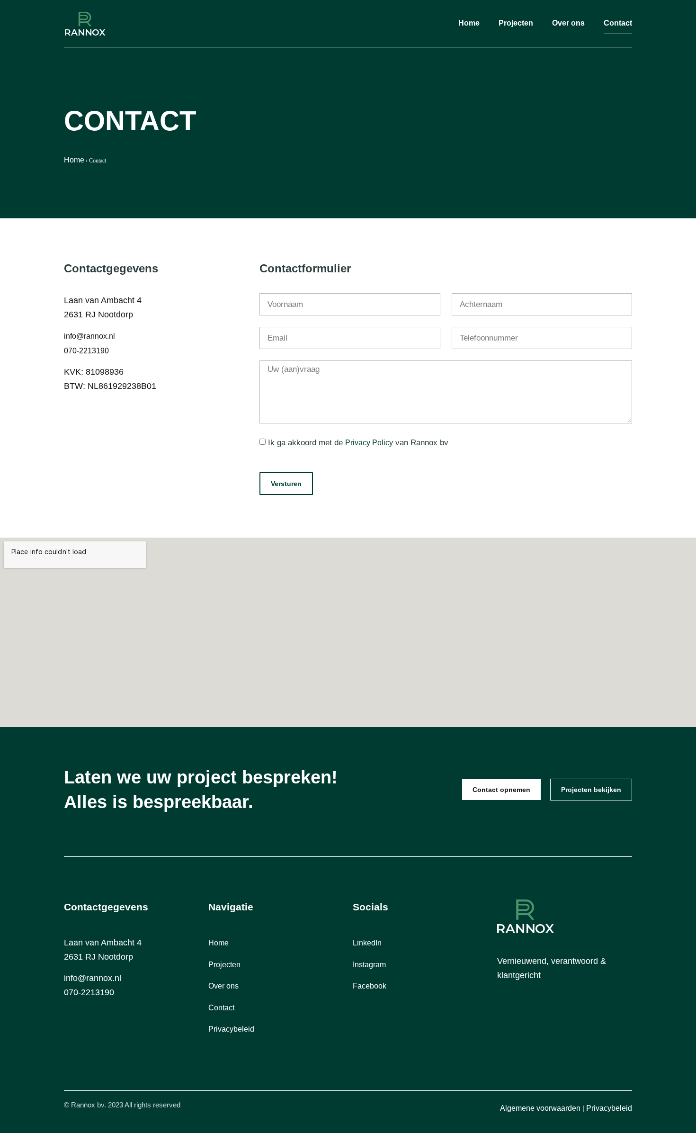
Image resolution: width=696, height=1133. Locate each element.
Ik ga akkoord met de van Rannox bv (358, 442)
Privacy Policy (369, 443)
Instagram (369, 965)
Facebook (369, 986)
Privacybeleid (231, 1029)
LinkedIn (367, 943)
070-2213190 (86, 351)
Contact (618, 23)
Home (469, 23)
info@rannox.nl (89, 336)
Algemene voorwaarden (540, 1108)
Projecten (516, 23)
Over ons (568, 23)
